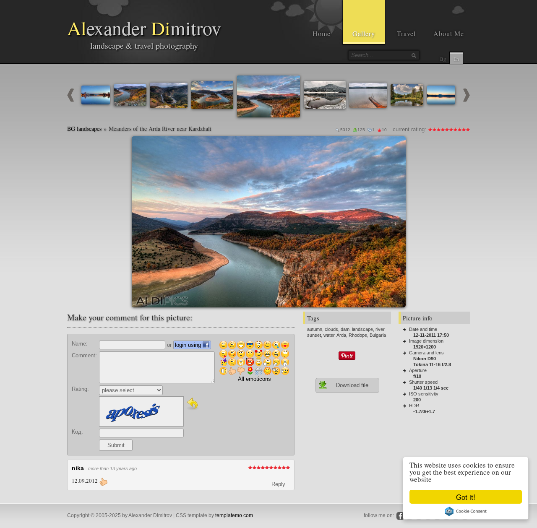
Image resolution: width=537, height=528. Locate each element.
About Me (448, 33)
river (379, 329)
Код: (77, 432)
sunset (314, 335)
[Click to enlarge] (141, 145)
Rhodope (358, 335)
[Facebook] (400, 516)
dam (345, 329)
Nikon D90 (424, 358)
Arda (341, 335)
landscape (362, 329)
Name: (80, 344)
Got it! (465, 497)
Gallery (363, 33)
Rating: (80, 389)
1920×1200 (424, 346)
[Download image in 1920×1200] (396, 145)
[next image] (466, 100)
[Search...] (413, 55)
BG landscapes (84, 129)
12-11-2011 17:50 (431, 335)
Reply (278, 484)
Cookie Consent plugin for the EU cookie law (466, 511)
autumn (314, 329)
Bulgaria (378, 335)
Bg (443, 58)
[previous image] (70, 100)
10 (468, 129)
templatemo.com (234, 515)
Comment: (84, 355)
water (328, 335)
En (456, 58)
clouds (331, 329)
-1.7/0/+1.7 (424, 411)
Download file (352, 385)
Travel (406, 33)
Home (322, 33)
